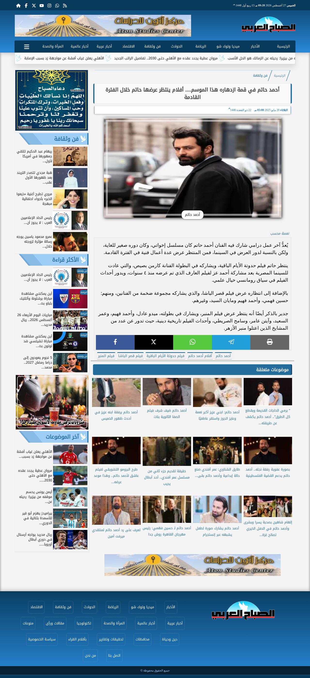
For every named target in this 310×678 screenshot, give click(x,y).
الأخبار (255, 46)
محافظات (142, 639)
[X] (154, 342)
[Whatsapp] (57, 5)
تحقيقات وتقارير (111, 639)
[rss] (65, 5)
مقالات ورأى (55, 623)
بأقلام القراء (77, 639)
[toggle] (26, 45)
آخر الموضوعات (62, 437)
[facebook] (115, 342)
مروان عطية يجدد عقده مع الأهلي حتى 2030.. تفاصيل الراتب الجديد (189, 58)
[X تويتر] (34, 5)
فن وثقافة (152, 46)
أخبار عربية (104, 46)
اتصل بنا (114, 655)
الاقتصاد (128, 46)
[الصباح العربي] (268, 24)
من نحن (90, 655)
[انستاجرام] (49, 5)
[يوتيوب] (42, 5)
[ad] (51, 129)
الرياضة (200, 46)
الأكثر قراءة (65, 260)
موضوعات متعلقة (272, 370)
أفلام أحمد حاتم (200, 356)
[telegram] (231, 342)
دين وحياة (169, 639)
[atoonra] (192, 565)
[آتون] (103, 26)
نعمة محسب (279, 233)
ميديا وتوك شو (228, 46)
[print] (269, 342)
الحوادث (176, 46)
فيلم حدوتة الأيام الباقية (165, 356)
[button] (20, 25)
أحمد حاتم (223, 356)
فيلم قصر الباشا (130, 356)
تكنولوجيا (84, 623)
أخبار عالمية (79, 46)
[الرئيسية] (18, 5)
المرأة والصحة (52, 46)
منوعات (28, 623)
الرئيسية (283, 46)
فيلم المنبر (106, 356)
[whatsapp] (192, 342)
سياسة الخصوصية (42, 639)
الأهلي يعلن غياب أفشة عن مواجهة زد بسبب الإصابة (87, 58)
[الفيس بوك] (26, 5)
